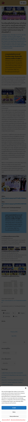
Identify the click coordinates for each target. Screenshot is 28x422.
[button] (25, 388)
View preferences (14, 416)
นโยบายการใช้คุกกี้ (6, 420)
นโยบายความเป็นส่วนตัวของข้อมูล (18, 420)
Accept (14, 408)
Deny (14, 412)
